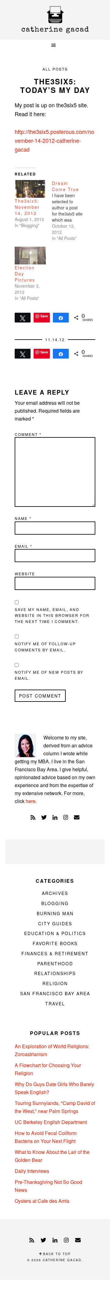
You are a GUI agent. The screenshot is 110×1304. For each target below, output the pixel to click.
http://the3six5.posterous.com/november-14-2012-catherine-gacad (54, 140)
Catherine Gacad (55, 19)
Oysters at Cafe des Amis (42, 1200)
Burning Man (55, 913)
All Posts (55, 69)
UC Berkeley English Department (51, 1121)
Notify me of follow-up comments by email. (45, 646)
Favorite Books (55, 943)
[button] (55, 45)
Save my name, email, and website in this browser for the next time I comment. (52, 615)
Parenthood (55, 963)
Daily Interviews (32, 1170)
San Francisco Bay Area (55, 993)
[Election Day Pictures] (30, 255)
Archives (55, 893)
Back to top (56, 1254)
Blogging (55, 903)
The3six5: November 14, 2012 (27, 207)
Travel (55, 1003)
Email (23, 546)
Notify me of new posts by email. (49, 675)
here (30, 801)
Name (23, 518)
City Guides (55, 923)
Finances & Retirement (55, 953)
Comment (28, 434)
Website (25, 573)
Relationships (55, 973)
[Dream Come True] (70, 210)
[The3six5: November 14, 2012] (30, 189)
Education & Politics (55, 933)
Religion (55, 983)
